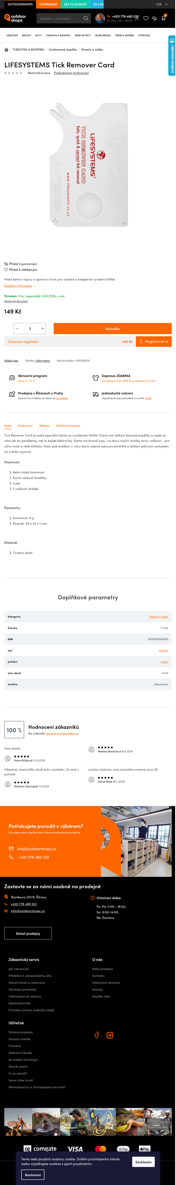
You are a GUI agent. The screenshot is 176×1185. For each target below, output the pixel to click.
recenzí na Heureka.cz (62, 733)
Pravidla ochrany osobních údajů (31, 1010)
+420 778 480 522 (113, 16)
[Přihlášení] (136, 18)
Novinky (97, 989)
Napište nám (101, 996)
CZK (159, 4)
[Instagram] (110, 1036)
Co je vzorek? (18, 1073)
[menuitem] (12, 35)
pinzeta (163, 650)
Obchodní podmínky (22, 989)
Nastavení (33, 1174)
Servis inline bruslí (21, 1080)
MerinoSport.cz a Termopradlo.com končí (37, 1087)
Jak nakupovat (19, 969)
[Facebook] (97, 1036)
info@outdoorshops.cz (36, 848)
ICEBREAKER (48, 4)
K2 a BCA (100, 4)
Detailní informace (18, 285)
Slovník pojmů (18, 1066)
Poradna (15, 1046)
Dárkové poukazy (21, 1032)
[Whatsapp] (124, 1036)
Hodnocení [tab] (25, 425)
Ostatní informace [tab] (68, 425)
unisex (164, 662)
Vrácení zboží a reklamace (27, 982)
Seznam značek (19, 1039)
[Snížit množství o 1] (17, 328)
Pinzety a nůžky (158, 616)
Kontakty (98, 976)
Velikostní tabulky (20, 1053)
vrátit (148, 398)
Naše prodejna (102, 969)
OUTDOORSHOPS (20, 4)
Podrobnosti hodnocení (71, 73)
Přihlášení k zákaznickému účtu (30, 976)
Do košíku (112, 328)
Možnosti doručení (16, 301)
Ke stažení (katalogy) (23, 1060)
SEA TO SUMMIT (75, 4)
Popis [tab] (7, 425)
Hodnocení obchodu (106, 982)
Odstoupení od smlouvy (25, 996)
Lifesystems (43, 360)
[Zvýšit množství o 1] (42, 328)
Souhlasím (143, 1161)
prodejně (61, 398)
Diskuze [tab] (44, 425)
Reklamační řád (19, 1003)
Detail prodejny (28, 933)
